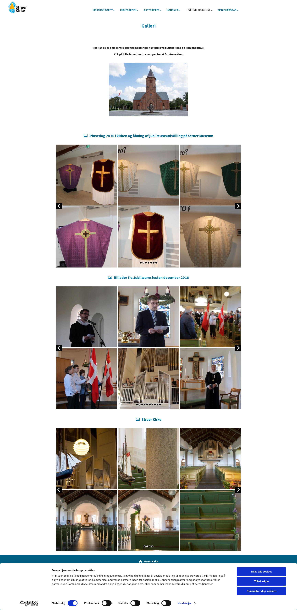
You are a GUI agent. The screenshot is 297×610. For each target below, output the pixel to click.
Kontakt (172, 10)
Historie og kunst (198, 10)
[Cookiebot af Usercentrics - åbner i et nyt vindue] (29, 603)
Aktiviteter (151, 10)
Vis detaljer (184, 603)
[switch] (107, 603)
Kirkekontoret (103, 10)
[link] (103, 10)
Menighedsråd (227, 10)
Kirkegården (128, 10)
